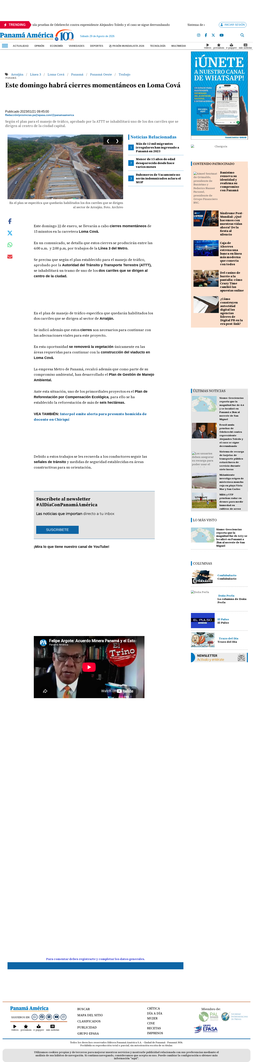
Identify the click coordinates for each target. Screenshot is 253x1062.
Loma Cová (56, 74)
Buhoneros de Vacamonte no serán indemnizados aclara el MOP (158, 178)
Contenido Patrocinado (213, 164)
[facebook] (206, 35)
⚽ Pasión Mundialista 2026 (126, 46)
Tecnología (158, 46)
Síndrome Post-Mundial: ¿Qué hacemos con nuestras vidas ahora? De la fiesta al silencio (231, 223)
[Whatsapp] (34, 1017)
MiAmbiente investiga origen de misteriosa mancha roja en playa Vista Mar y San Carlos (231, 482)
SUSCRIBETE (57, 530)
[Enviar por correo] (9, 257)
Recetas (154, 1028)
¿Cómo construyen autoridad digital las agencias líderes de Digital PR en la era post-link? (231, 311)
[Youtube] (222, 35)
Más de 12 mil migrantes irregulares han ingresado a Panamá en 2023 (157, 147)
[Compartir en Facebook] (10, 221)
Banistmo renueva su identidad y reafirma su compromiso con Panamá (229, 181)
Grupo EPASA (88, 1033)
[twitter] (213, 35)
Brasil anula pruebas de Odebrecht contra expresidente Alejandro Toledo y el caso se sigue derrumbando (231, 435)
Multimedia (178, 46)
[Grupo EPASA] (206, 1032)
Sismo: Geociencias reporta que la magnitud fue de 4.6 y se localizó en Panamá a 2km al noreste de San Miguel (231, 408)
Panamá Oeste (101, 74)
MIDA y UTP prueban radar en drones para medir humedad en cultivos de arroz (231, 501)
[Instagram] (198, 35)
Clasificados (89, 1021)
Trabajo (124, 74)
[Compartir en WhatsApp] (10, 246)
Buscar (83, 1009)
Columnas (202, 563)
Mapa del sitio (90, 1015)
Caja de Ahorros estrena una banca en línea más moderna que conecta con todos (231, 253)
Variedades (76, 46)
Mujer (152, 1018)
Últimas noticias (209, 390)
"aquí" (134, 1058)
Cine (151, 1023)
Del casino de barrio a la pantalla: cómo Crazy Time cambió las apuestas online (232, 281)
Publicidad (87, 1027)
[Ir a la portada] (26, 36)
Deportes (96, 46)
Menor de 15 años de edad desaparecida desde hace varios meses (155, 163)
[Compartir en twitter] (10, 233)
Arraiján (17, 74)
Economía (56, 46)
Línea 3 (36, 74)
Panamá (77, 74)
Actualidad (21, 46)
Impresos (155, 1033)
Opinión (39, 46)
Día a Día (154, 1013)
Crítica (153, 1008)
